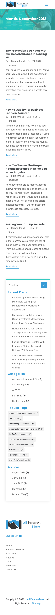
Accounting (18, 384)
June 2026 (17, 483)
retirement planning (18, 455)
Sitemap (36, 603)
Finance (12, 120)
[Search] (44, 285)
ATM (14, 390)
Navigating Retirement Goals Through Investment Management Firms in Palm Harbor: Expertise (29, 332)
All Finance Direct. (36, 599)
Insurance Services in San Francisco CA (26, 429)
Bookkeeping (19, 401)
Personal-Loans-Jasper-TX (21, 444)
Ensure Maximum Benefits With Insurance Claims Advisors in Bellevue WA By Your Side (28, 346)
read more (11, 99)
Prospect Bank (16, 450)
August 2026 (18, 472)
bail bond (17, 395)
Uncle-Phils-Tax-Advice (19, 460)
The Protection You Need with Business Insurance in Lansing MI (26, 54)
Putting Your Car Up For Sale (25, 224)
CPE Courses (15, 419)
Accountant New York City (25, 379)
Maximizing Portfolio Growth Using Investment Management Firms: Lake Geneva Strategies (28, 319)
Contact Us (11, 569)
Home (9, 545)
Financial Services (15, 549)
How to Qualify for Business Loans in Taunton (24, 111)
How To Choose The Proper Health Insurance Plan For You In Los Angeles (26, 168)
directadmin (17, 61)
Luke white (17, 116)
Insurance (13, 65)
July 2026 (17, 478)
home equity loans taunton (21, 424)
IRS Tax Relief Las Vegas (20, 434)
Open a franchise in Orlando (21, 439)
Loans (9, 561)
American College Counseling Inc (23, 413)
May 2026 (17, 489)
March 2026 (18, 494)
